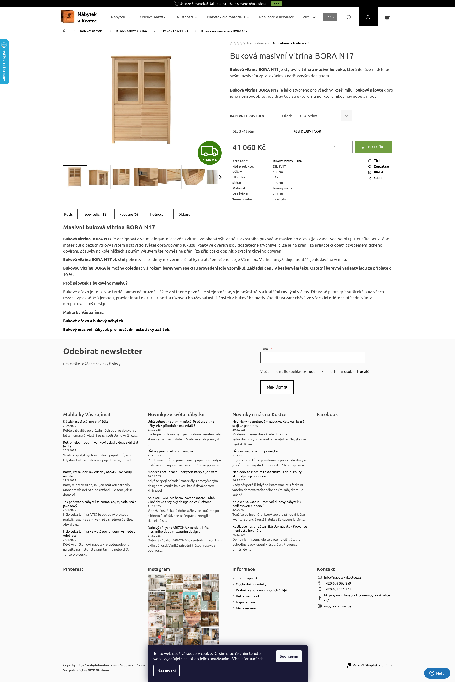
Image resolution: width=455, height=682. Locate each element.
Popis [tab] (68, 214)
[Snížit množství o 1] (323, 147)
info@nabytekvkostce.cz (342, 577)
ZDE (276, 4)
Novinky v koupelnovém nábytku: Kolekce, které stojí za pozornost (268, 423)
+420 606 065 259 (337, 583)
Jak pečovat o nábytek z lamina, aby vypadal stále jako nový (100, 504)
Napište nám (245, 602)
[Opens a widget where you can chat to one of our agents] (437, 674)
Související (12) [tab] (96, 214)
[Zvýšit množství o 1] (346, 147)
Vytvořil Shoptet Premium (372, 665)
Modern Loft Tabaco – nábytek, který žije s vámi (183, 472)
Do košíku (377, 147)
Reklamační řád (247, 596)
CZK (328, 16)
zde (260, 658)
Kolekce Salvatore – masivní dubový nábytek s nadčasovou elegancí (266, 504)
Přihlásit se (277, 387)
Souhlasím (289, 656)
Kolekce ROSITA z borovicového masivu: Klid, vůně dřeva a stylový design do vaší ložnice (181, 500)
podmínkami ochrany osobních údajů (339, 371)
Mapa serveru (246, 608)
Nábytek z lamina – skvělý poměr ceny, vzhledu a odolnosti (99, 533)
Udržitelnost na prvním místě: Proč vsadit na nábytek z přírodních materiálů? (181, 423)
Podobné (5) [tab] (128, 214)
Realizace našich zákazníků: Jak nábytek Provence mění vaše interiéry (269, 528)
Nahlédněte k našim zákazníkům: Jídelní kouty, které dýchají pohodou (267, 474)
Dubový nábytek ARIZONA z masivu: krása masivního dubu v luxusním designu (178, 529)
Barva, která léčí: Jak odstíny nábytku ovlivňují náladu (97, 474)
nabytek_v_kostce (337, 606)
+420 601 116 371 (337, 589)
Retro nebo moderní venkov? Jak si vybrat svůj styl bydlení (100, 444)
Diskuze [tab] (184, 214)
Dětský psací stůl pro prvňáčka (85, 421)
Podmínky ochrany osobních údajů (261, 590)
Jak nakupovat (246, 578)
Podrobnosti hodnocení (290, 43)
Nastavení (166, 670)
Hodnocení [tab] (158, 214)
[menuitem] (120, 16)
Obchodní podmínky (251, 584)
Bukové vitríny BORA (287, 161)
